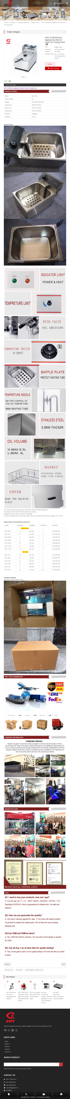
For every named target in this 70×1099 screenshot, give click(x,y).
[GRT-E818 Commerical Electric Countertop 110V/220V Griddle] (46, 985)
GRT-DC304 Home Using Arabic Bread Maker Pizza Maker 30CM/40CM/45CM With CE (11, 996)
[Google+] (9, 1030)
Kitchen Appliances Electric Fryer (34, 970)
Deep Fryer (19, 970)
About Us (7, 1044)
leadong (47, 1097)
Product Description (10, 85)
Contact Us (8, 1052)
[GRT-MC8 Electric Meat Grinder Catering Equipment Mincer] (58, 985)
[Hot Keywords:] (61, 1064)
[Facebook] (5, 1030)
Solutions (7, 1049)
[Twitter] (16, 1030)
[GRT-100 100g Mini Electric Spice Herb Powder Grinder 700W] (23, 985)
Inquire (50, 64)
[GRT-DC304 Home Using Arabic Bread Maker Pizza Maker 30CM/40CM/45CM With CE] (11, 985)
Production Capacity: (48, 50)
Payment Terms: (49, 54)
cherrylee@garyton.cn (12, 1088)
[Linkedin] (12, 1030)
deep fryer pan (9, 970)
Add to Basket (54, 68)
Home (6, 1041)
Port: (46, 47)
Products (7, 1046)
